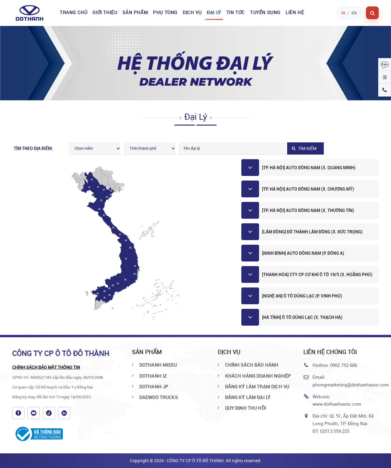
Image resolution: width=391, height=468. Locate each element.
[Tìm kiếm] (372, 12)
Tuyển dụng (265, 12)
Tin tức (235, 12)
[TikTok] (49, 413)
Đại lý (214, 12)
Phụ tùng (165, 12)
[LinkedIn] (64, 413)
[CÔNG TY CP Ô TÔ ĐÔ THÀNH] (32, 13)
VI (343, 12)
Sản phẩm (135, 12)
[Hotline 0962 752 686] (384, 90)
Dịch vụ (192, 12)
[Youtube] (33, 413)
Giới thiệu (105, 12)
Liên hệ (295, 12)
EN (354, 12)
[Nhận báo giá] (384, 77)
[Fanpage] (18, 413)
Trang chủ (73, 12)
